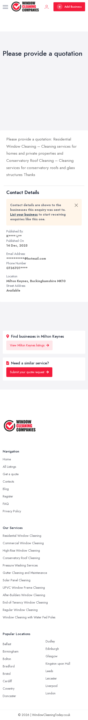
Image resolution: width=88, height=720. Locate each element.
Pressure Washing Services (20, 565)
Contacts (8, 481)
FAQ (6, 504)
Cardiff (7, 681)
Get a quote (11, 474)
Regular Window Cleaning (20, 610)
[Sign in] (46, 6)
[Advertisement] (44, 95)
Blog (6, 489)
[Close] (76, 205)
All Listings (9, 466)
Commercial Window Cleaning (23, 543)
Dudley (50, 641)
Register (8, 496)
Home (7, 459)
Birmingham (11, 651)
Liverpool (52, 686)
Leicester (51, 678)
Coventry (8, 688)
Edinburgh (52, 648)
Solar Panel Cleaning (16, 580)
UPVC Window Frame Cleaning (24, 587)
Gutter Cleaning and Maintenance (25, 573)
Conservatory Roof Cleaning (21, 558)
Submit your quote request (27, 372)
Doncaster (9, 696)
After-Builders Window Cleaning (24, 595)
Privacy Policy (12, 511)
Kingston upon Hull (58, 663)
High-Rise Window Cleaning (21, 550)
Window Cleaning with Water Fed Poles (29, 617)
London (51, 693)
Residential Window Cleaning (22, 535)
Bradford (9, 666)
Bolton (7, 659)
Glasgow (52, 656)
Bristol (7, 673)
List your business (24, 214)
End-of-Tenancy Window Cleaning (25, 602)
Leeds (49, 671)
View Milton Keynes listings (27, 345)
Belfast (7, 644)
